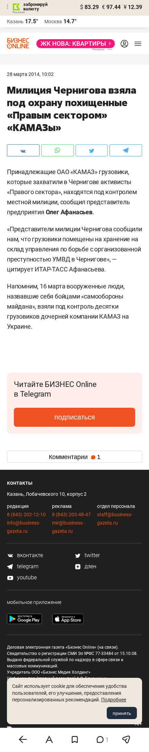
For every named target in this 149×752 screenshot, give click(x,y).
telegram (27, 566)
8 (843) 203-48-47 (71, 514)
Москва (53, 21)
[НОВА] (73, 43)
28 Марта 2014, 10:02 (30, 74)
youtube (26, 577)
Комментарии (74, 456)
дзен (89, 566)
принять (122, 713)
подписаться (74, 417)
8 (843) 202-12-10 (26, 514)
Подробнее (113, 699)
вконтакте (29, 555)
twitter (91, 555)
